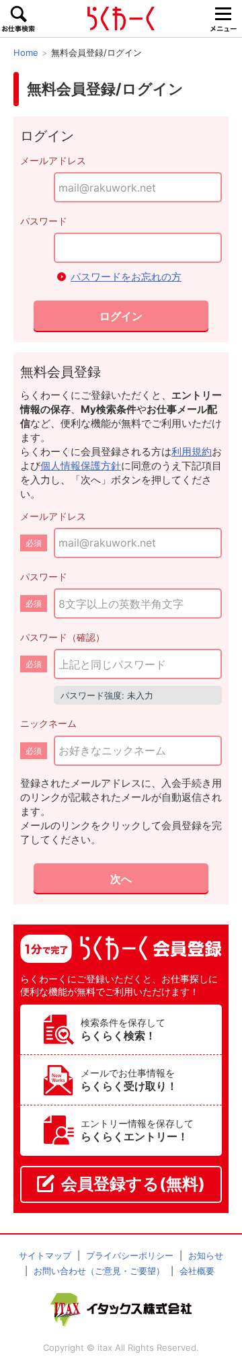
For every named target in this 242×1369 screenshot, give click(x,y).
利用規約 (191, 451)
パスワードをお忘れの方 (126, 276)
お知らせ (205, 1255)
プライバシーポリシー (129, 1255)
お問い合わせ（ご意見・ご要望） (99, 1270)
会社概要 (196, 1270)
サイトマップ (45, 1255)
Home (25, 52)
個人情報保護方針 (80, 465)
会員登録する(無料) (133, 1184)
